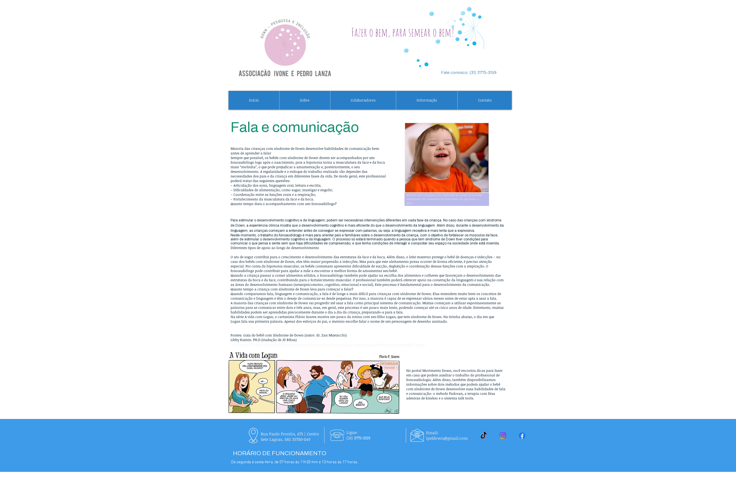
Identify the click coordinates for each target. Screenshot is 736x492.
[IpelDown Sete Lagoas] (522, 435)
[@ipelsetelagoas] (503, 435)
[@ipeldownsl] (483, 435)
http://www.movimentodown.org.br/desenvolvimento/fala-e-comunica (312, 344)
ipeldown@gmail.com (447, 438)
